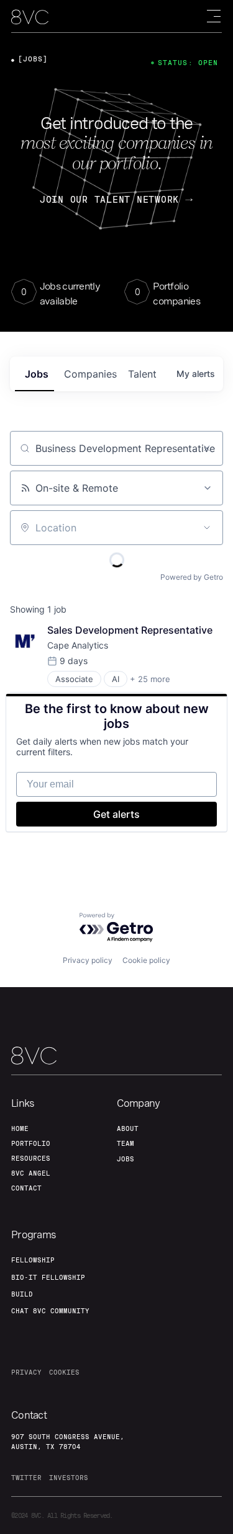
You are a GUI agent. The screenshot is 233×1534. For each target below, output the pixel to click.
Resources (30, 1158)
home (20, 1128)
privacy (26, 1372)
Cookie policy (146, 960)
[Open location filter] (207, 527)
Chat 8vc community (50, 1311)
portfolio (30, 1143)
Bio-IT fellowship (48, 1277)
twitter (26, 1477)
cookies (64, 1372)
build (22, 1294)
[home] (29, 17)
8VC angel (30, 1173)
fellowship (33, 1260)
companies (90, 374)
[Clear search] (207, 448)
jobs (36, 374)
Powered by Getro (191, 577)
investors (68, 1477)
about (128, 1128)
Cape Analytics (77, 645)
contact (26, 1188)
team (125, 1143)
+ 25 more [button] (150, 679)
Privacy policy (87, 960)
